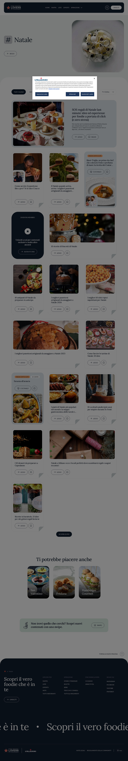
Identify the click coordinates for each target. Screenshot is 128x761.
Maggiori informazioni (53, 88)
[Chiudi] (94, 78)
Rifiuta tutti (72, 94)
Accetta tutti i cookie (87, 94)
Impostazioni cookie (42, 94)
